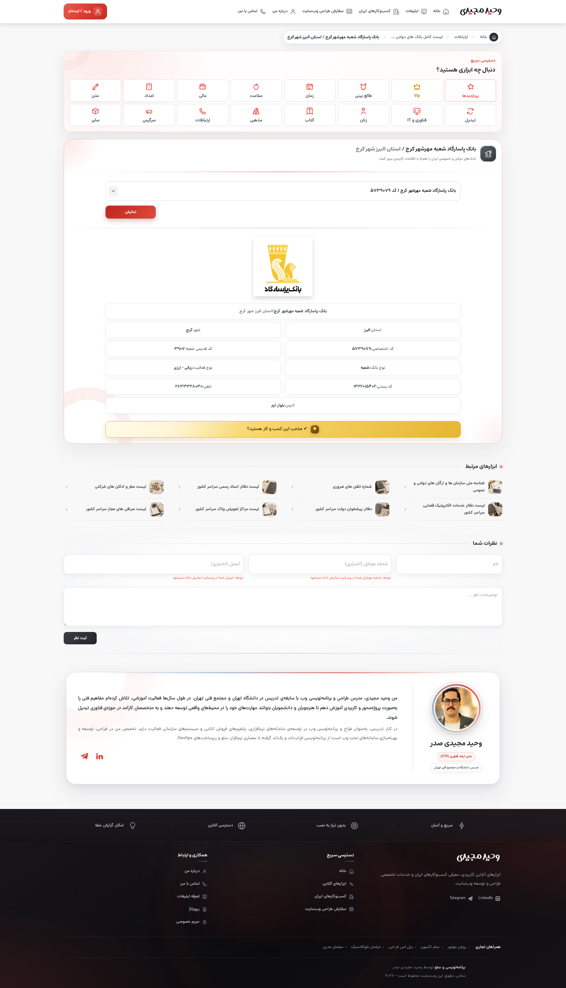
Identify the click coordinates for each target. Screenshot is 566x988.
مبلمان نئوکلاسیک (366, 947)
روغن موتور (456, 947)
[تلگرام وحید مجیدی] (84, 756)
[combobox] (283, 191)
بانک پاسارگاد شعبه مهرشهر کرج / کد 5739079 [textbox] (413, 191)
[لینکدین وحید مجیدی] (99, 756)
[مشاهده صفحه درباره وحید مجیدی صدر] (456, 708)
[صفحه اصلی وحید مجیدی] (480, 11)
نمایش (130, 212)
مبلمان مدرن (333, 947)
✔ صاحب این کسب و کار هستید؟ (277, 429)
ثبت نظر (80, 638)
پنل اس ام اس (401, 947)
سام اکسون (430, 947)
